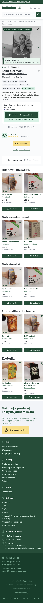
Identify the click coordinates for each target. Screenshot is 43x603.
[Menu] (39, 8)
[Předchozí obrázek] (5, 48)
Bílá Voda (28, 242)
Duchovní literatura (16, 170)
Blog (4, 506)
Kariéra (5, 513)
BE (35, 598)
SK (4, 598)
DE (11, 598)
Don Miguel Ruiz (7, 385)
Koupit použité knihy (11, 453)
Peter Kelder (6, 197)
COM (16, 598)
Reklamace (7, 492)
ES (21, 598)
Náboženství (11, 264)
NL (28, 598)
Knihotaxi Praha (9, 474)
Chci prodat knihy (10, 464)
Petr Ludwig (6, 244)
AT (8, 598)
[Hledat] (38, 14)
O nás (4, 509)
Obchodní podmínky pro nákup (21, 581)
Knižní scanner (8, 478)
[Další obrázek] (38, 48)
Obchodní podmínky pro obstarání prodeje (21, 585)
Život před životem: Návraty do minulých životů (33, 385)
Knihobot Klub (8, 525)
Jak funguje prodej (10, 471)
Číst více (5, 99)
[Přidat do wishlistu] (39, 71)
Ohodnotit (15, 67)
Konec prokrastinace (33, 194)
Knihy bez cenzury (21, 592)
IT (24, 598)
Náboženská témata (16, 217)
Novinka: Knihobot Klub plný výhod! (16, 2)
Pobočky (6, 481)
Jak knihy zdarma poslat (13, 467)
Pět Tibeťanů (7, 194)
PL (39, 598)
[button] (21, 45)
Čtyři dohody (7, 383)
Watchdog (7, 450)
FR (32, 598)
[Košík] (35, 8)
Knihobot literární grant (12, 522)
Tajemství (6, 336)
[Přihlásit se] (31, 8)
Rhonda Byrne (7, 338)
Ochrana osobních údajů (21, 589)
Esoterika (8, 358)
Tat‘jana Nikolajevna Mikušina (14, 74)
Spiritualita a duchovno (18, 311)
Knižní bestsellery (10, 447)
